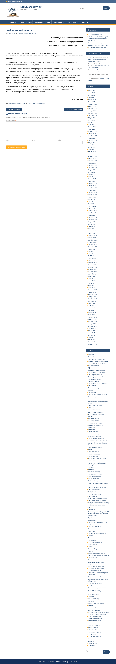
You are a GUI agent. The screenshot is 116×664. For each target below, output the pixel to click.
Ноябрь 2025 (92, 111)
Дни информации (93, 418)
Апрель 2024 (92, 152)
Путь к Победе (92, 549)
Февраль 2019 (92, 290)
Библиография (25, 22)
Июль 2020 (91, 251)
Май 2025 (91, 124)
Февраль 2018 (92, 317)
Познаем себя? (92, 540)
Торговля (91, 601)
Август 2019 (92, 276)
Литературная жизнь (94, 476)
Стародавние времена (95, 583)
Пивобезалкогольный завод (97, 533)
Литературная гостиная (95, 474)
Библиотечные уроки (94, 388)
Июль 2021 (91, 224)
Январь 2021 (92, 238)
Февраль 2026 (92, 104)
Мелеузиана (58, 22)
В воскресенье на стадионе (96, 43)
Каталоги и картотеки (95, 447)
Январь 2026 (92, 106)
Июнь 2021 (91, 226)
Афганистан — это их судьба (97, 368)
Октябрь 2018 (92, 299)
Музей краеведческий (95, 518)
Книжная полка (93, 456)
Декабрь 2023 (92, 161)
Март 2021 (91, 233)
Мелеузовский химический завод (98, 503)
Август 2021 (92, 222)
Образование (92, 520)
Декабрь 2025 (92, 109)
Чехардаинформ (93, 627)
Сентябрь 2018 (92, 301)
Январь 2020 (92, 265)
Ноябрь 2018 (92, 296)
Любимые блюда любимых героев (98, 481)
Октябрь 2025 (92, 113)
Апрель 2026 (92, 99)
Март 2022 (91, 208)
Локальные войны (93, 478)
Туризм (90, 605)
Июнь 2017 (91, 335)
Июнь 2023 (91, 174)
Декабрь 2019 (92, 267)
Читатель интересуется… (96, 632)
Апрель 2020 (92, 258)
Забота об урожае (14, 109)
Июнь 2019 (91, 281)
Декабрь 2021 (92, 213)
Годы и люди (92, 407)
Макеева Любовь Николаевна (27, 34)
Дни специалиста (93, 421)
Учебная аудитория (42, 22)
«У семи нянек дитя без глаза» (97, 47)
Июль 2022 (91, 199)
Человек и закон (93, 623)
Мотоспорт (91, 509)
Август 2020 (92, 249)
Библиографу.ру (31, 7)
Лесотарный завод (94, 472)
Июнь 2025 (91, 122)
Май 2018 (91, 310)
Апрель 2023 (92, 179)
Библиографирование (95, 374)
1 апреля (91, 354)
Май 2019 (91, 283)
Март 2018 (91, 315)
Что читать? (72, 22)
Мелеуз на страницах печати (97, 487)
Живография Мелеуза (95, 423)
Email (34, 140)
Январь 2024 (92, 158)
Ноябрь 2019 (92, 269)
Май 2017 (91, 337)
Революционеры (40, 103)
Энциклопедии (92, 643)
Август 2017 (92, 330)
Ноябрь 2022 (92, 190)
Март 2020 (91, 260)
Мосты (90, 507)
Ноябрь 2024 (92, 138)
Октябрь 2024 (92, 140)
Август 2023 (92, 170)
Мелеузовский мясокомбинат (97, 500)
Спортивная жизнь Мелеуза (96, 577)
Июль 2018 (91, 306)
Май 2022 (91, 204)
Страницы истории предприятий (98, 588)
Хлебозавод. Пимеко (94, 621)
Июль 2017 (91, 333)
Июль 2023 (91, 172)
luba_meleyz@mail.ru (15, 1)
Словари (90, 560)
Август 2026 (92, 90)
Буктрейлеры (92, 392)
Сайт (59, 140)
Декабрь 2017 (92, 321)
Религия (90, 551)
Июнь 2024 (91, 147)
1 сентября (91, 357)
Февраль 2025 (92, 131)
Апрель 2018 (92, 312)
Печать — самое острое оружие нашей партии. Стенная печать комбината (98, 38)
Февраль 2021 (92, 235)
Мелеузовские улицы (94, 494)
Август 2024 (92, 142)
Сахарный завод (93, 557)
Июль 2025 (91, 120)
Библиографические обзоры (97, 377)
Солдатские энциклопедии (96, 566)
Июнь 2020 (91, 253)
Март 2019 (91, 287)
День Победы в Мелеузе (95, 412)
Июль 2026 (91, 93)
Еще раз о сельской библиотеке (98, 45)
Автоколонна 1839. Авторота (97, 359)
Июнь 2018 (91, 308)
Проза (90, 546)
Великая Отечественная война (97, 395)
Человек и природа (94, 625)
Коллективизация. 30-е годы (97, 458)
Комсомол (91, 461)
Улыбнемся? (92, 608)
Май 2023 (91, 176)
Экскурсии (91, 639)
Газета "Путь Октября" (95, 405)
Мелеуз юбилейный (94, 489)
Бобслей (90, 390)
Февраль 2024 (92, 156)
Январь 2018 (92, 319)
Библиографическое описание (97, 383)
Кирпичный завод (93, 452)
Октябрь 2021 (92, 217)
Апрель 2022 (92, 206)
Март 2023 (91, 181)
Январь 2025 (92, 133)
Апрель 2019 (92, 285)
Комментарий (11, 120)
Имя (8, 140)
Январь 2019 (92, 292)
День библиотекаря (94, 410)
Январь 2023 (92, 186)
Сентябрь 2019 (92, 274)
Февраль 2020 (92, 263)
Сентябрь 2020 (92, 247)
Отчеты (90, 529)
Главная (11, 22)
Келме (90, 449)
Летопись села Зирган (99, 76)
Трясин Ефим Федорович (96, 603)
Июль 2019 (91, 278)
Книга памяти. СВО (94, 454)
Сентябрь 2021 (92, 219)
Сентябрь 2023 (92, 167)
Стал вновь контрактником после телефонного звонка (98, 59)
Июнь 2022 (91, 201)
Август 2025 (92, 118)
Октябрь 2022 (92, 192)
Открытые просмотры (95, 526)
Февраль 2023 (92, 183)
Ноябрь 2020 (92, 242)
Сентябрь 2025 (92, 115)
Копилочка (85, 22)
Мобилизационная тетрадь (96, 505)
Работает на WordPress (46, 662)
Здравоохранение (93, 432)
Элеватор (91, 641)
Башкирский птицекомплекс (96, 370)
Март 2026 (91, 102)
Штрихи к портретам (94, 636)
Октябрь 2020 (92, 244)
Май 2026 (91, 97)
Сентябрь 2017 (92, 328)
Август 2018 (92, 303)
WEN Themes (73, 662)
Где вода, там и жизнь (74, 109)
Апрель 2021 (92, 231)
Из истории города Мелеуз (17, 103)
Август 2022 (92, 197)
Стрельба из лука (93, 594)
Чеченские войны (93, 630)
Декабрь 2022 (92, 188)
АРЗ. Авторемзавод (94, 365)
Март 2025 (91, 129)
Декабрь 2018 (92, 294)
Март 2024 (91, 154)
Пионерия (91, 535)
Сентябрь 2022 (92, 195)
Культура (91, 469)
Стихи (90, 585)
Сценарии (91, 596)
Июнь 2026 (91, 95)
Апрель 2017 (92, 340)
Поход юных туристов (95, 34)
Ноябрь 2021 (92, 215)
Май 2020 (91, 256)
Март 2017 (91, 342)
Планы (90, 538)
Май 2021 (91, 229)
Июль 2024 (91, 145)
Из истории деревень (94, 436)
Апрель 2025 (92, 127)
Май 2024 (91, 149)
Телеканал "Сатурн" (94, 599)
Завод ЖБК (91, 429)
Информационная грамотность (98, 441)
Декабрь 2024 (92, 136)
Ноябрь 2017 (92, 324)
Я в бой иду (91, 645)
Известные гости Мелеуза (96, 438)
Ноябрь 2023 (92, 163)
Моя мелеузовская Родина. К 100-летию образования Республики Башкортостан (98, 513)
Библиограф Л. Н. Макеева (96, 372)
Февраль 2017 (92, 344)
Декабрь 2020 (92, 240)
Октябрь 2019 (92, 272)
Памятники (31, 103)
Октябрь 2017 (92, 326)
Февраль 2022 (92, 210)
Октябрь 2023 (92, 165)
